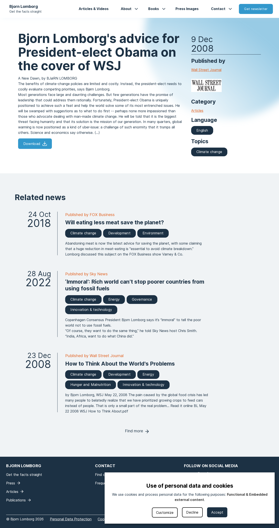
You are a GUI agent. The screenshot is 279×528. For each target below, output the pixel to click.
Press (10, 483)
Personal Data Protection (71, 519)
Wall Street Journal (206, 70)
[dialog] (190, 498)
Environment (153, 233)
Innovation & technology (91, 309)
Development (119, 233)
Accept (217, 512)
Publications (16, 500)
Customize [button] (165, 512)
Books (153, 9)
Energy (114, 299)
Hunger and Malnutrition (90, 384)
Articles (197, 110)
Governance (142, 299)
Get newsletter (255, 9)
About (126, 9)
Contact (218, 9)
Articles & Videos (94, 9)
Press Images (187, 9)
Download (31, 143)
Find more (134, 431)
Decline (192, 512)
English (202, 130)
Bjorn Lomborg (23, 6)
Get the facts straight (25, 11)
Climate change (209, 152)
